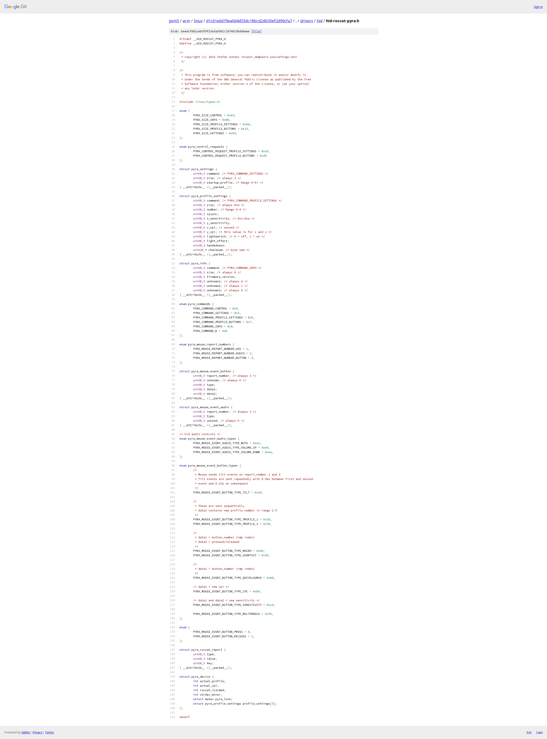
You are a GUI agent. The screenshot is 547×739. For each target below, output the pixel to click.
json (539, 732)
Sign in (538, 7)
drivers (306, 20)
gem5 (174, 20)
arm (186, 20)
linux (198, 20)
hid (319, 20)
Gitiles (26, 732)
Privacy (37, 732)
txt (529, 732)
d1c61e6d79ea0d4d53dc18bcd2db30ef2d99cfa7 (249, 20)
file (256, 31)
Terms (49, 732)
